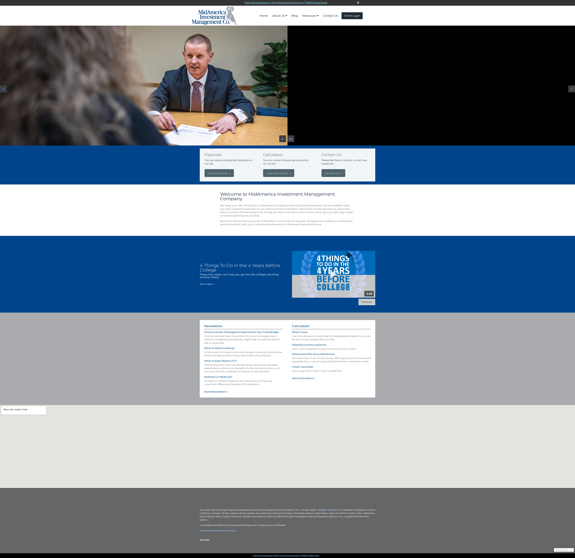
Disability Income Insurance (309, 344)
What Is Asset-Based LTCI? (220, 360)
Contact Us (330, 15)
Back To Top (562, 550)
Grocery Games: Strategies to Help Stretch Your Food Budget (241, 332)
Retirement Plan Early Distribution (313, 354)
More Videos (207, 284)
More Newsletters (216, 391)
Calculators (300, 326)
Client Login (352, 15)
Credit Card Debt (302, 366)
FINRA (330, 510)
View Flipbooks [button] (218, 173)
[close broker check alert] (358, 2)
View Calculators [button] (277, 173)
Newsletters (213, 326)
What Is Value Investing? (219, 348)
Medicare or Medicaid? (218, 376)
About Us (278, 15)
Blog (295, 15)
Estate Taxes (300, 332)
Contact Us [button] (332, 173)
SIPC (336, 510)
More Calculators (303, 378)
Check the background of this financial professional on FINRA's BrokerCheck (286, 2)
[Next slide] (571, 89)
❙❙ (291, 138)
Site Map (204, 540)
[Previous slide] (3, 89)
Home (263, 15)
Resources (309, 15)
